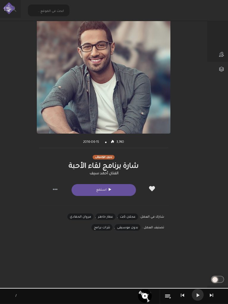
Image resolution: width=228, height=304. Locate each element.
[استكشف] (217, 39)
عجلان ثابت (128, 217)
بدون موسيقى (127, 227)
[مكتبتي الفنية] (217, 69)
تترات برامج (102, 227)
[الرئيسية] (217, 24)
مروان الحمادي (80, 217)
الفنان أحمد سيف (104, 174)
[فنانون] (217, 54)
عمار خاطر (105, 217)
